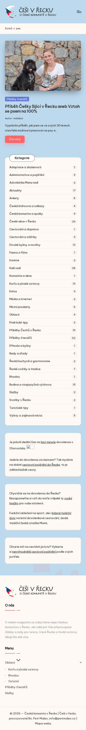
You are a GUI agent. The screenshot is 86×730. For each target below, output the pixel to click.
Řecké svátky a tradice (24, 369)
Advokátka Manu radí (23, 182)
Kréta (13, 291)
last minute (48, 442)
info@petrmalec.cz (62, 718)
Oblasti (14, 314)
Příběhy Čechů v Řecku (25, 330)
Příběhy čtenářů (17, 99)
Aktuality (15, 190)
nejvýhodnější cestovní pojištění (34, 552)
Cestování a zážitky (23, 237)
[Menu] (79, 11)
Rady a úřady (18, 353)
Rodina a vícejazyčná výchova (30, 384)
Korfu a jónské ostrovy (24, 283)
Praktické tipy (18, 322)
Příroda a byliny (20, 346)
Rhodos (14, 376)
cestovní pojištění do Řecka (41, 465)
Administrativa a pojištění (26, 175)
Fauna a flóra (18, 252)
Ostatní (13, 681)
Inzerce (14, 260)
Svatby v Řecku (20, 400)
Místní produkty (19, 307)
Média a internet (20, 299)
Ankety (14, 198)
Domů (8, 28)
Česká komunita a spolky (26, 214)
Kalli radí (15, 268)
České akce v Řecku (22, 221)
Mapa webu (43, 723)
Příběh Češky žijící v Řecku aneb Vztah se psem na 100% (42, 109)
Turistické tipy (18, 408)
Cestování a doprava (24, 229)
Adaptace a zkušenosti (25, 167)
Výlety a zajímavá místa (25, 415)
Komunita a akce (20, 276)
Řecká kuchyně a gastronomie (29, 361)
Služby (13, 392)
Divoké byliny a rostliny (24, 245)
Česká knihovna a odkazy (26, 206)
